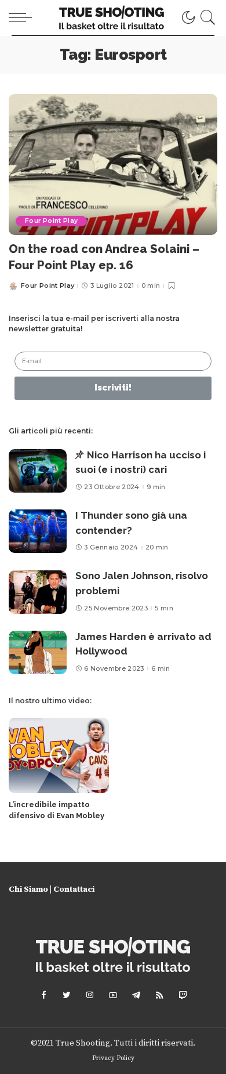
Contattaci (73, 889)
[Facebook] (43, 995)
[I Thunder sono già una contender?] (38, 531)
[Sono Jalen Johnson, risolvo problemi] (38, 592)
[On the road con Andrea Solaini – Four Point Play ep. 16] (113, 164)
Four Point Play (51, 221)
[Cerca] (206, 17)
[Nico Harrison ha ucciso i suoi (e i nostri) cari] (38, 471)
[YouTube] (113, 995)
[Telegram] (136, 995)
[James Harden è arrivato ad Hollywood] (38, 652)
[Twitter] (66, 995)
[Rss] (159, 995)
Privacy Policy (113, 1058)
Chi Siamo (28, 889)
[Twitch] (182, 995)
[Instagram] (89, 995)
